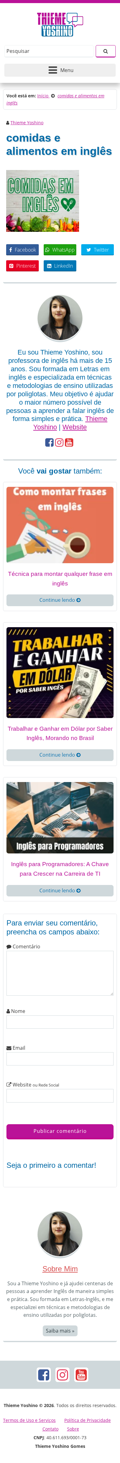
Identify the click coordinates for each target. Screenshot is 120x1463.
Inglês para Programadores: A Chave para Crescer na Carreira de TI (60, 869)
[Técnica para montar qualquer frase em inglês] (60, 524)
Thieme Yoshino (26, 122)
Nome (17, 1011)
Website (74, 427)
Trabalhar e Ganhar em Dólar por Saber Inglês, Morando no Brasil (60, 733)
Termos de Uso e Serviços (29, 1420)
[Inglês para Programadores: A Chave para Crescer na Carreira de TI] (60, 817)
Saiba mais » (60, 1330)
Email (18, 1047)
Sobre (73, 1429)
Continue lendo (57, 600)
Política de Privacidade (87, 1420)
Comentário (25, 946)
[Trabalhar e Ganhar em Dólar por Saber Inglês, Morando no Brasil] (60, 672)
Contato (50, 1429)
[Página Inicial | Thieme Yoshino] (60, 22)
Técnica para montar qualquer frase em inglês (60, 579)
